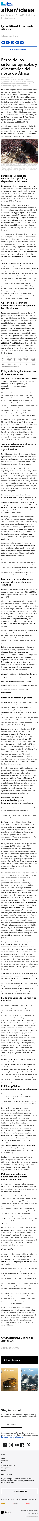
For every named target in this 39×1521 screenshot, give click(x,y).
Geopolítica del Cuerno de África (17, 28)
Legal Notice (30, 1510)
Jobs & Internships (19, 1491)
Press (3, 1463)
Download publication (19, 49)
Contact (4, 1470)
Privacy (36, 1510)
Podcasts (4, 1460)
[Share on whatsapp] (12, 42)
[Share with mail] (22, 42)
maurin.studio (34, 1516)
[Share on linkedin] (17, 42)
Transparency (6, 1468)
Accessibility (23, 1510)
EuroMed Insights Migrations (12, 1437)
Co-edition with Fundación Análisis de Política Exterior (18, 16)
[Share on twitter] (3, 42)
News (3, 1458)
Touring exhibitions (8, 1465)
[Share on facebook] (8, 42)
